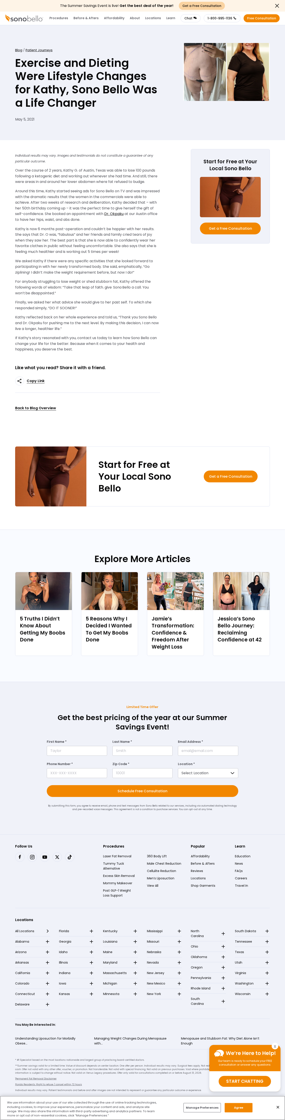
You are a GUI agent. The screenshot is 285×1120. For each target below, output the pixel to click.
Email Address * (190, 741)
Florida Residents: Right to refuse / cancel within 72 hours (48, 1084)
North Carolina (197, 933)
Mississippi (155, 931)
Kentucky (110, 931)
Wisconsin (242, 994)
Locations (153, 18)
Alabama (22, 941)
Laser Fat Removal (117, 856)
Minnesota (111, 994)
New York (154, 994)
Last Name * (122, 741)
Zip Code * (120, 764)
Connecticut (25, 994)
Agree (238, 1108)
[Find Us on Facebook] (19, 857)
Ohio (194, 946)
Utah (238, 962)
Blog (18, 50)
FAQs (239, 870)
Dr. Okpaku (114, 213)
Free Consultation (261, 18)
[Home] (24, 18)
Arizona (20, 952)
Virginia (240, 973)
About (135, 18)
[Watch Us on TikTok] (69, 857)
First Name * (57, 741)
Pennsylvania (201, 978)
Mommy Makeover (117, 883)
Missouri (153, 941)
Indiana (64, 973)
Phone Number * (60, 764)
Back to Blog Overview (35, 408)
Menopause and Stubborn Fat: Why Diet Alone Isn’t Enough (220, 1040)
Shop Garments (203, 885)
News (239, 863)
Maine (107, 952)
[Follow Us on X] (57, 857)
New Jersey (155, 973)
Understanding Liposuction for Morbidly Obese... (45, 1040)
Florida (64, 931)
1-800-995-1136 (220, 18)
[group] (43, 614)
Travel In (241, 885)
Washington (244, 983)
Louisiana (110, 941)
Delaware (22, 1004)
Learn (170, 18)
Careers (241, 878)
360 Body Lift (157, 856)
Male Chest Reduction (164, 863)
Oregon (197, 967)
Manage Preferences (202, 1108)
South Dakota (245, 931)
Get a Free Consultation (230, 228)
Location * (186, 764)
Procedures (58, 18)
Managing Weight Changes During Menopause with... (130, 1040)
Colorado (22, 983)
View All (152, 885)
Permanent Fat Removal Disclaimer (36, 1078)
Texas (239, 952)
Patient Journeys (39, 50)
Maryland (110, 962)
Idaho (63, 952)
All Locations (24, 931)
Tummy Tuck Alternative (113, 865)
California (22, 973)
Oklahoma (199, 957)
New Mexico (156, 983)
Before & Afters (86, 18)
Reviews (197, 870)
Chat (188, 18)
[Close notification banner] (277, 6)
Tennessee (243, 941)
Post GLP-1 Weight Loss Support (117, 892)
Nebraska (154, 952)
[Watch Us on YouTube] (44, 857)
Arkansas (22, 962)
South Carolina (197, 1001)
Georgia (65, 941)
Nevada (153, 962)
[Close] (278, 1107)
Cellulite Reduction (161, 870)
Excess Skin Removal (119, 875)
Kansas (64, 994)
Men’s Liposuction (160, 878)
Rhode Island (200, 988)
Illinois (63, 962)
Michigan (110, 983)
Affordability (114, 18)
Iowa (62, 983)
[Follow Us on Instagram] (32, 857)
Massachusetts (115, 973)
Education (242, 856)
